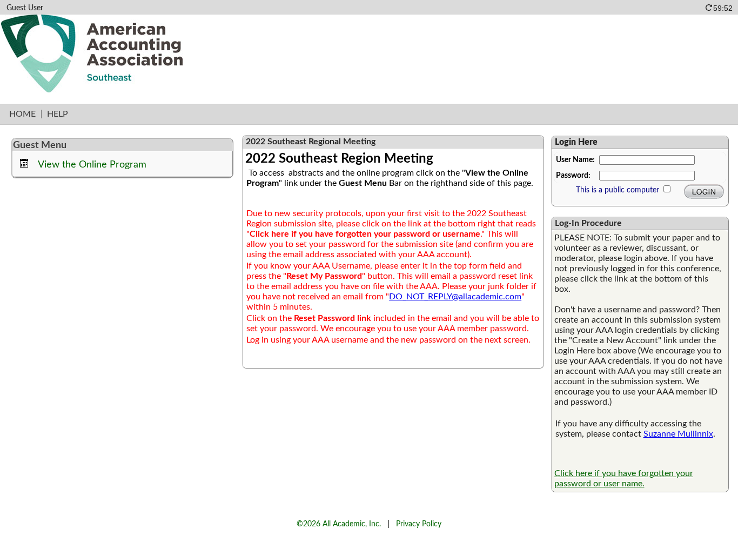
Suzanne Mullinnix (678, 434)
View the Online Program (92, 164)
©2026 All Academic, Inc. (339, 524)
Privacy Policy (418, 524)
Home (22, 114)
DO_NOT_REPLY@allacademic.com (455, 296)
